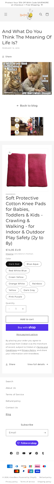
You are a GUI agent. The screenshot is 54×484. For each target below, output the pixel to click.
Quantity (10, 303)
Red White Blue (18, 270)
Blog (8, 414)
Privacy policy (12, 482)
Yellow (12, 290)
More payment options (27, 334)
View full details (36, 364)
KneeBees (14, 477)
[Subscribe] (45, 432)
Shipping (9, 254)
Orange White (17, 283)
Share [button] (8, 56)
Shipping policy (44, 482)
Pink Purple (15, 296)
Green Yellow (16, 277)
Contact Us (12, 407)
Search (9, 381)
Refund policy (13, 401)
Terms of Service (15, 394)
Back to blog (28, 105)
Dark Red (14, 264)
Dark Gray (29, 290)
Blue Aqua (32, 264)
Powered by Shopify (28, 477)
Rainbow (37, 283)
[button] (6, 14)
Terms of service (27, 482)
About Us (11, 388)
